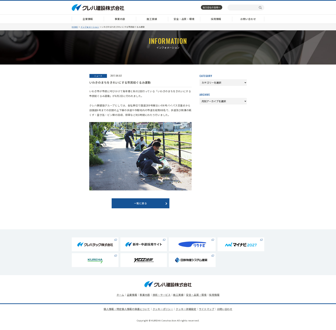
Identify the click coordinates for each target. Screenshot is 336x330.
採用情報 (216, 19)
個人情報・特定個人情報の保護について (127, 309)
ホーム (120, 295)
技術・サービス (162, 295)
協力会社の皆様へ (211, 7)
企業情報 (88, 19)
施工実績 (152, 19)
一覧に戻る (140, 203)
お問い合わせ (248, 19)
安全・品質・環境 (184, 19)
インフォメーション (89, 26)
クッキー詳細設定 (186, 309)
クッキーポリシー (163, 309)
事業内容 (120, 19)
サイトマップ (206, 309)
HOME (75, 26)
